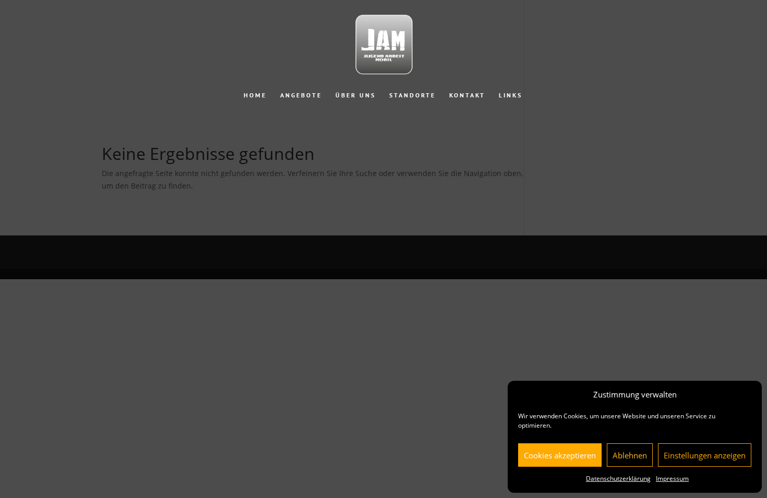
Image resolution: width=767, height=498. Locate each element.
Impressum (672, 478)
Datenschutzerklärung (618, 478)
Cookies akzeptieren (560, 455)
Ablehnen (630, 455)
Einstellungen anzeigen (705, 455)
